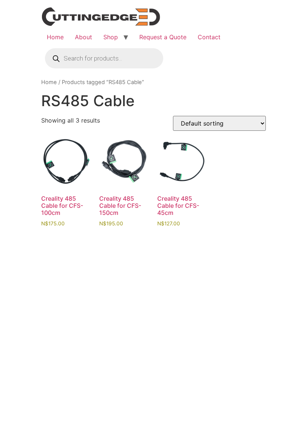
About (83, 37)
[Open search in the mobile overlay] (104, 58)
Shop (110, 37)
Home (55, 37)
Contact (209, 37)
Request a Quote (162, 37)
